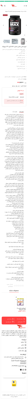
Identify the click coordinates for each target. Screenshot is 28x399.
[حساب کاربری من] (4, 5)
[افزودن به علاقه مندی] (16, 299)
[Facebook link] (19, 86)
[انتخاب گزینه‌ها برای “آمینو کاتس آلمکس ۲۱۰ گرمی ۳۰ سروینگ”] (16, 297)
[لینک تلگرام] (13, 86)
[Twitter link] (18, 86)
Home (25, 11)
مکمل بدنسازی (8, 76)
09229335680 (23, 363)
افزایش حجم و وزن (20, 76)
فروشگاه (22, 11)
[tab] (21, 111)
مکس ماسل (20, 79)
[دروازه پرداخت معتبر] (14, 383)
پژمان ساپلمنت (5, 395)
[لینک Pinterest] (16, 86)
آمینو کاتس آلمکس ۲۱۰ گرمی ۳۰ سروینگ (21, 309)
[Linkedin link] (14, 86)
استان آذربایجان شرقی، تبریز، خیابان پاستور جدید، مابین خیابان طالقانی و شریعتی (13, 357)
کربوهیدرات (13, 76)
